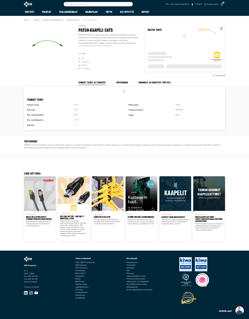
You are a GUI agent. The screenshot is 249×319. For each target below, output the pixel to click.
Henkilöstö (130, 268)
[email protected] (30, 282)
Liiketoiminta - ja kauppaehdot (137, 281)
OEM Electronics (81, 268)
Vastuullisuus (80, 295)
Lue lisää (81, 53)
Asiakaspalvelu (132, 262)
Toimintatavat (80, 270)
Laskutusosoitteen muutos (136, 276)
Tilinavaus (130, 273)
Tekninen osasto (81, 284)
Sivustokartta (80, 298)
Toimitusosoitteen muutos (135, 279)
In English (198, 4)
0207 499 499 (33, 276)
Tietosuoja (79, 290)
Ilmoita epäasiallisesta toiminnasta (139, 290)
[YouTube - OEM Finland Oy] (36, 293)
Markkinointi (79, 281)
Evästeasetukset (81, 292)
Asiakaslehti (79, 276)
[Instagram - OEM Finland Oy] (31, 293)
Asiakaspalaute (132, 287)
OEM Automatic (81, 265)
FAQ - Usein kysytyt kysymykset (177, 4)
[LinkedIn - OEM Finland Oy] (26, 293)
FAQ (127, 270)
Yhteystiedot (131, 265)
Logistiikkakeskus (81, 287)
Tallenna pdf (220, 75)
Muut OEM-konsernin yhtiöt (136, 284)
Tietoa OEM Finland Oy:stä (85, 262)
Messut (78, 279)
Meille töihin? (80, 273)
